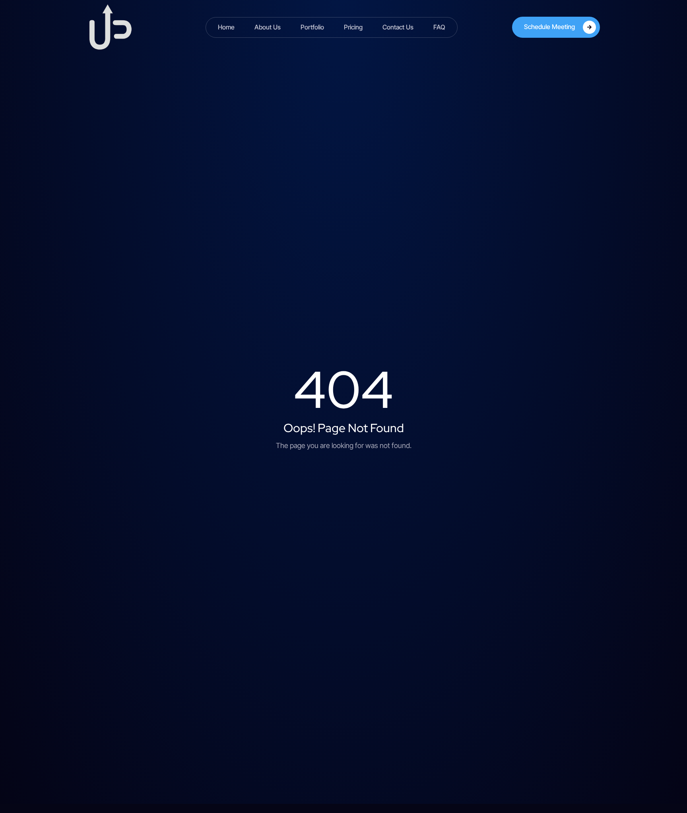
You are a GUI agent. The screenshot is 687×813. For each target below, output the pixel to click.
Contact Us (397, 27)
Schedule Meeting (549, 27)
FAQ (439, 27)
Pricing (353, 27)
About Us (267, 27)
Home (226, 27)
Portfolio (312, 27)
